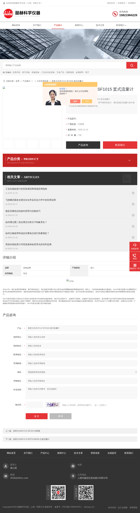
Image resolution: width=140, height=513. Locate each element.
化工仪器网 (122, 507)
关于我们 (37, 25)
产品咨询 (83, 145)
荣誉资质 (95, 453)
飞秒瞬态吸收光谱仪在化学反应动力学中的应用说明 (30, 200)
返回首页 (111, 3)
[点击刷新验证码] (52, 404)
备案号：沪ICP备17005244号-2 (68, 507)
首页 (17, 81)
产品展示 (58, 25)
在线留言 (121, 3)
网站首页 (16, 25)
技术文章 (100, 25)
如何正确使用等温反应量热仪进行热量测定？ (27, 233)
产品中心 (44, 453)
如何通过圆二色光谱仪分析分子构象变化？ (26, 222)
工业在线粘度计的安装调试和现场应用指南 (26, 189)
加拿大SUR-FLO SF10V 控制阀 (26, 431)
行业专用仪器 (42, 81)
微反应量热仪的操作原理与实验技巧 (22, 211)
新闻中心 (79, 25)
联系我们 (132, 3)
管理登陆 (133, 507)
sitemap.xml (89, 507)
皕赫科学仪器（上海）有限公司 (27, 3)
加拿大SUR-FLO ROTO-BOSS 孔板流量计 (31, 439)
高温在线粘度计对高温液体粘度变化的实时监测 (28, 244)
